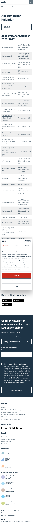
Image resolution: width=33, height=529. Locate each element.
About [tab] (27, 245)
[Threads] (17, 428)
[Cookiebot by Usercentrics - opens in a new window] (23, 241)
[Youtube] (14, 428)
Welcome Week (8, 66)
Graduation (6, 139)
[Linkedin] (6, 428)
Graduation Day (7, 109)
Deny (16, 286)
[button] (7, 300)
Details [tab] (16, 245)
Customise (15, 281)
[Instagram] (10, 428)
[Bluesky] (21, 428)
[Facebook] (2, 428)
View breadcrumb (7, 7)
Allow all (16, 275)
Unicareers (6, 72)
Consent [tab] (5, 245)
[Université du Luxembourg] (3, 2)
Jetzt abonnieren (17, 390)
